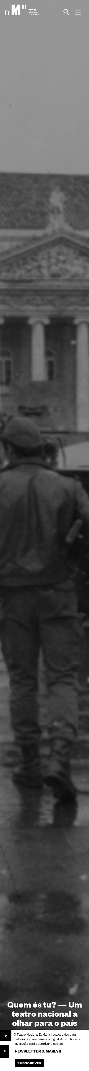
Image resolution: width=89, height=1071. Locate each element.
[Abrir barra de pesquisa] (66, 12)
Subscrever (29, 1062)
